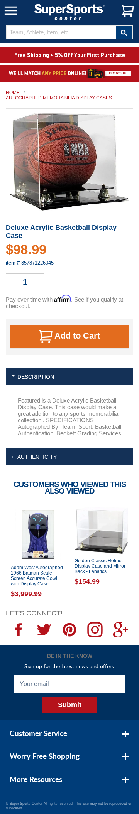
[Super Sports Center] (69, 11)
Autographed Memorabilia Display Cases (59, 98)
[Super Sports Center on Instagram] (95, 629)
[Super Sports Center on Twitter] (44, 629)
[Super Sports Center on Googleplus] (120, 629)
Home (13, 92)
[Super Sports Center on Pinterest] (69, 629)
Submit (69, 705)
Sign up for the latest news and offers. (69, 666)
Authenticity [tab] (37, 457)
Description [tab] (35, 377)
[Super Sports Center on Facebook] (18, 629)
